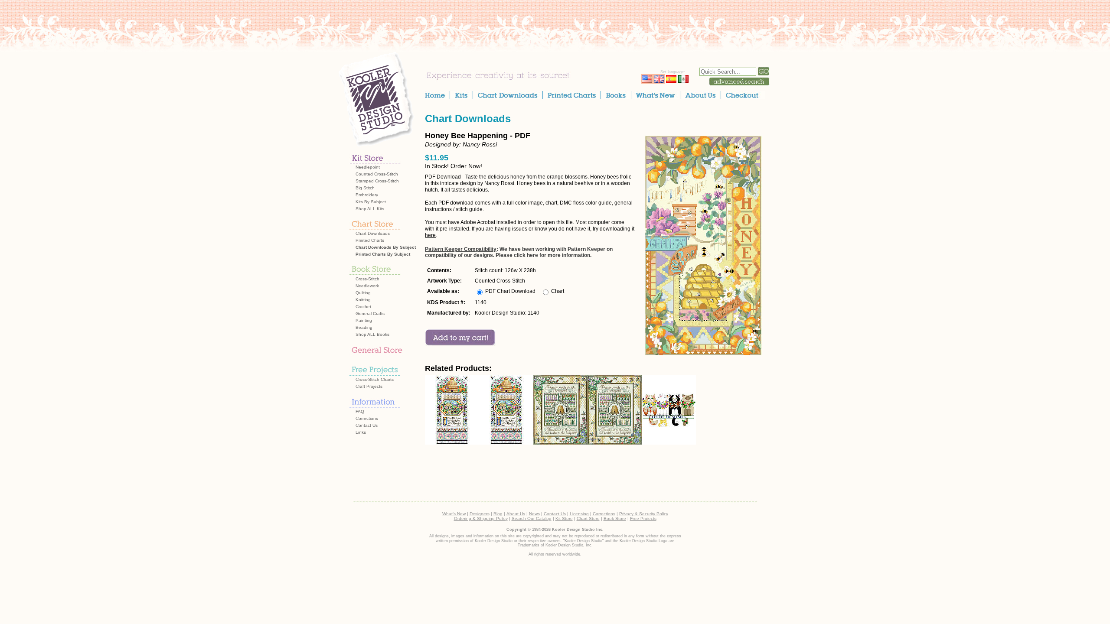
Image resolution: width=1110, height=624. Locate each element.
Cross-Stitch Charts (375, 379)
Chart (557, 291)
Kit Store (564, 518)
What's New (454, 513)
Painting (364, 320)
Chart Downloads (373, 233)
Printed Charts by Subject (383, 254)
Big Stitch (365, 187)
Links (361, 432)
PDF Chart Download (510, 291)
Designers (480, 513)
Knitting (363, 299)
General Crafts (370, 313)
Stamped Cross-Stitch (377, 181)
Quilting (363, 292)
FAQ (360, 411)
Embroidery (367, 194)
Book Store (615, 518)
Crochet (363, 306)
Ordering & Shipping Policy (481, 518)
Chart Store (588, 518)
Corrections (367, 418)
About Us (515, 513)
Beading (364, 327)
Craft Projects (369, 386)
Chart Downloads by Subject (386, 247)
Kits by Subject (371, 201)
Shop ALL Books (372, 334)
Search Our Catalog (532, 518)
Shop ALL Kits (370, 208)
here (430, 235)
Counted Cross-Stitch (377, 174)
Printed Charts (370, 240)
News (534, 513)
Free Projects (643, 518)
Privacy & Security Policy (643, 513)
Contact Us (367, 425)
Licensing (579, 513)
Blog (498, 513)
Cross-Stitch (367, 278)
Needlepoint (368, 167)
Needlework (367, 285)
